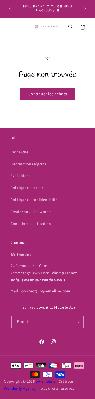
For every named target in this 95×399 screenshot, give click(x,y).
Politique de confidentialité (34, 199)
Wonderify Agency (20, 388)
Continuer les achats (47, 93)
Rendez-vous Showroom (31, 211)
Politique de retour (27, 187)
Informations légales (28, 164)
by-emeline (45, 381)
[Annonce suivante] (85, 9)
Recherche (19, 152)
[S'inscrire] (77, 322)
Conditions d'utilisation (31, 223)
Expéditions (21, 175)
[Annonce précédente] (10, 9)
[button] (10, 27)
